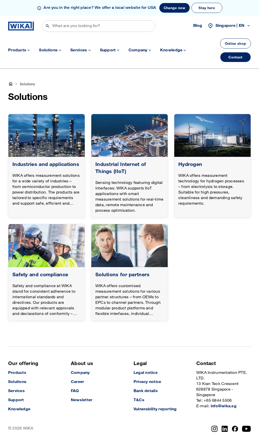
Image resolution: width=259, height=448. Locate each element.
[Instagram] (214, 429)
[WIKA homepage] (21, 26)
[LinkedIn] (225, 429)
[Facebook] (235, 429)
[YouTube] (246, 429)
